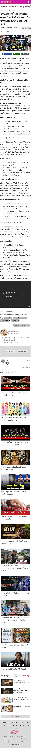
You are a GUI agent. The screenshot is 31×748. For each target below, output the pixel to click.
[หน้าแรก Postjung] (7, 1)
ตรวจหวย (10, 722)
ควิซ (17, 725)
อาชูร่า (7, 360)
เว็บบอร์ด (4, 6)
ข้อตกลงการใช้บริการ (8, 736)
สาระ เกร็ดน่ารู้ (23, 676)
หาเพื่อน (23, 722)
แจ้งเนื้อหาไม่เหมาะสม (15, 744)
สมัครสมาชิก (22, 351)
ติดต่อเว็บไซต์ (9, 741)
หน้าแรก (2, 10)
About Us (26, 739)
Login (9, 351)
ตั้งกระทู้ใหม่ (15, 716)
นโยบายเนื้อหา (5, 739)
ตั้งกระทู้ (27, 6)
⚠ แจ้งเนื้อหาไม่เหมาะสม (19, 325)
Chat (27, 722)
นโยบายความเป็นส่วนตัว (22, 736)
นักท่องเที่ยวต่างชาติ (20, 318)
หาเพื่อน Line (5, 725)
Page (15, 728)
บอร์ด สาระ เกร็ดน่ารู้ (17, 10)
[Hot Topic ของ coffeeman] (4, 335)
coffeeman (8, 31)
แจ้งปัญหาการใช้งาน (20, 741)
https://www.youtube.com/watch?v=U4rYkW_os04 (13, 314)
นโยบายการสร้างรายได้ (16, 739)
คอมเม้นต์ (14, 320)
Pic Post (12, 725)
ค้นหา (20, 6)
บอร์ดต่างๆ (12, 6)
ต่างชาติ (7, 318)
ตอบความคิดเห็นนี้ (25, 367)
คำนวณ (22, 725)
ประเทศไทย (4, 320)
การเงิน (27, 725)
